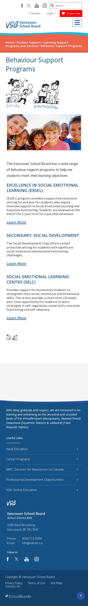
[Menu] (77, 22)
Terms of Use (36, 583)
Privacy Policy (13, 583)
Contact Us (12, 586)
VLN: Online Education (21, 490)
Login (50, 13)
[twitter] (29, 6)
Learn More (16, 222)
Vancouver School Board (38, 577)
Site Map (56, 583)
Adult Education (17, 449)
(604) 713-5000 (32, 538)
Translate (35, 13)
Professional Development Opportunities (35, 479)
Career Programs (18, 459)
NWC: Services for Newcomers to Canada (35, 469)
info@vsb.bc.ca (32, 543)
